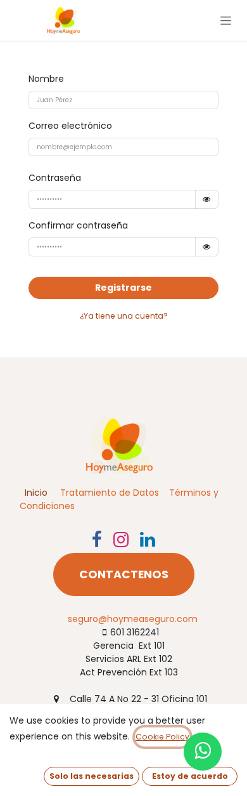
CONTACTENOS (123, 574)
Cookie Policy (162, 736)
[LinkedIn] (147, 539)
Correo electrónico (70, 125)
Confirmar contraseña (78, 225)
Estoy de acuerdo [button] (190, 776)
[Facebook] (96, 539)
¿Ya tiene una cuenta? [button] (124, 315)
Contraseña (54, 177)
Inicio (36, 492)
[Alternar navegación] (226, 20)
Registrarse (123, 287)
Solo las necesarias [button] (91, 776)
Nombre (46, 78)
